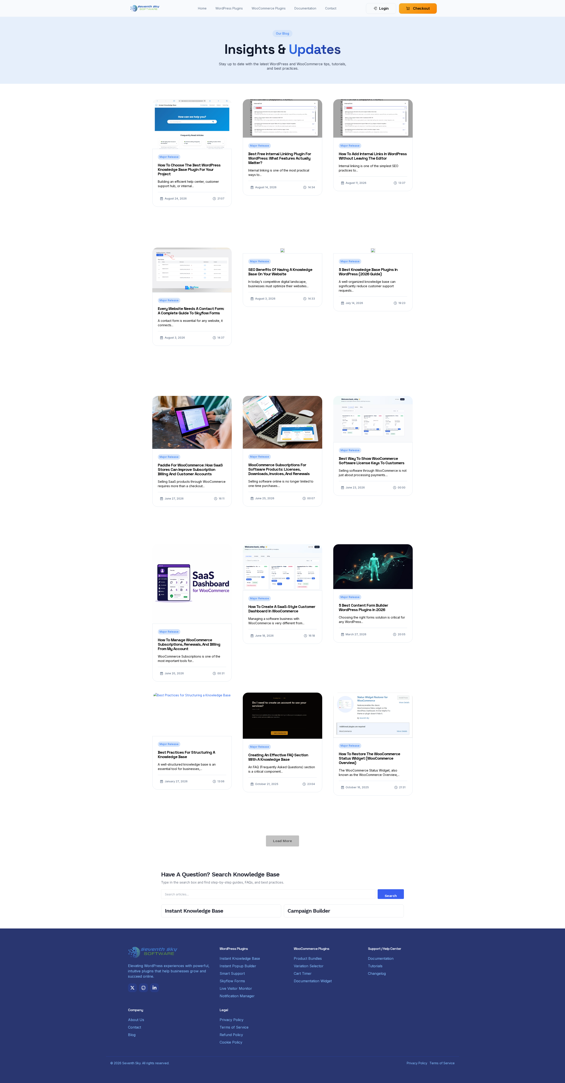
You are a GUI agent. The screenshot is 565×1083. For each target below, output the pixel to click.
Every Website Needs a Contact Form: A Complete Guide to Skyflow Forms (191, 310)
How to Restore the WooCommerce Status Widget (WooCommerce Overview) (369, 758)
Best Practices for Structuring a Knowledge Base (186, 754)
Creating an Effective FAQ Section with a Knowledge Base (278, 757)
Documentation (305, 8)
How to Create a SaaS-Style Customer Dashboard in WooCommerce (281, 608)
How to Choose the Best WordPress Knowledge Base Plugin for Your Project (189, 169)
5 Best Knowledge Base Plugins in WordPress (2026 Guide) (368, 271)
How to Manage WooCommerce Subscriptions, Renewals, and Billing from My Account (189, 644)
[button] (282, 840)
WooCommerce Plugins (269, 8)
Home (202, 8)
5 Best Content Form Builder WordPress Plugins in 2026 (363, 607)
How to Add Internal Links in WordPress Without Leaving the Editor (373, 156)
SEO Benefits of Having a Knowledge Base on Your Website (280, 271)
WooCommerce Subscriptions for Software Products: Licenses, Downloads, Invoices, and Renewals (279, 469)
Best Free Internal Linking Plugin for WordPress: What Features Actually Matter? (279, 158)
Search (391, 896)
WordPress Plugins (229, 8)
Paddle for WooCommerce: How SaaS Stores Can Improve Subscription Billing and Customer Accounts (190, 469)
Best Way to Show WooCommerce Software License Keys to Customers (371, 460)
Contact (330, 8)
